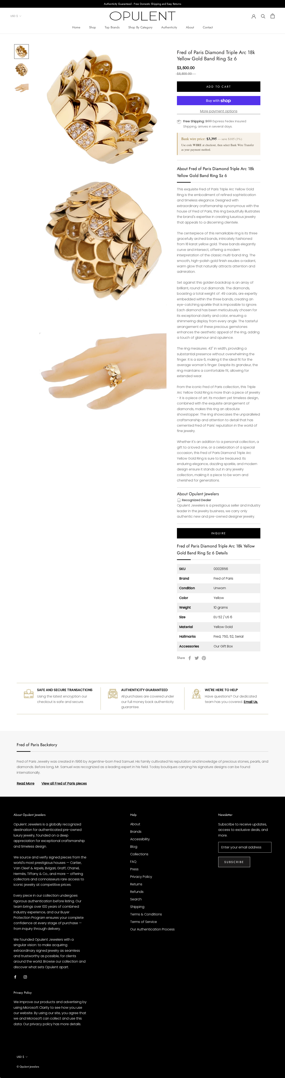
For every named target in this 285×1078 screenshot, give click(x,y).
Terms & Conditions (146, 914)
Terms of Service (143, 921)
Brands (135, 831)
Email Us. (251, 701)
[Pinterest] (204, 658)
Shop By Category (140, 27)
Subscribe (234, 862)
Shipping (137, 906)
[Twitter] (197, 658)
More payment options (218, 111)
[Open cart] (273, 16)
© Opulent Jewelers (28, 1067)
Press (134, 869)
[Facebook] (190, 658)
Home (76, 27)
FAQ (133, 861)
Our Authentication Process (152, 929)
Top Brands (112, 27)
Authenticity (169, 27)
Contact (208, 27)
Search (136, 899)
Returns (136, 884)
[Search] (263, 16)
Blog (133, 846)
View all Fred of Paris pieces (64, 783)
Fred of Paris (223, 578)
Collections (139, 854)
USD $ (14, 16)
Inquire (218, 533)
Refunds (137, 891)
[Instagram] (25, 976)
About (190, 27)
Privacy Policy (141, 876)
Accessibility (140, 839)
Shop (92, 27)
